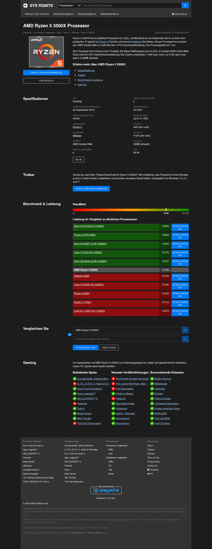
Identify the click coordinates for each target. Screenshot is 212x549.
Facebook (153, 469)
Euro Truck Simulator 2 (33, 445)
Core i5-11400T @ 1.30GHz (89, 311)
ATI (110, 465)
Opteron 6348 (81, 276)
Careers (150, 449)
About (150, 445)
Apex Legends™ (30, 449)
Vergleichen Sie (180, 227)
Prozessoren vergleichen (44, 32)
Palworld (27, 457)
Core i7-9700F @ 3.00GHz (89, 284)
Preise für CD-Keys (37, 14)
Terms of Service (95, 532)
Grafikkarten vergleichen (116, 457)
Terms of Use (153, 457)
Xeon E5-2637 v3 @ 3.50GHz (90, 243)
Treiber (82, 75)
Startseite (38, 5)
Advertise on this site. (106, 497)
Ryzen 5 (66, 32)
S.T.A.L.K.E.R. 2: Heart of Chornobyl (81, 449)
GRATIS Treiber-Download (46, 72)
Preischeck (46, 80)
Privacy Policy (153, 461)
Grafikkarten (108, 14)
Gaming (82, 84)
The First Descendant (74, 481)
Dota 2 (67, 469)
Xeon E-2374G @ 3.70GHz (89, 226)
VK (151, 473)
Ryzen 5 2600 (81, 293)
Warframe (27, 465)
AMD (59, 32)
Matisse (75, 32)
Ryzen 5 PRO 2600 (84, 235)
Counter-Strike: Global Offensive (79, 445)
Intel (110, 453)
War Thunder (70, 477)
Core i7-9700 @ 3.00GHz (88, 252)
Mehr (78, 159)
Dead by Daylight (30, 473)
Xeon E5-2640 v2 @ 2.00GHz (90, 261)
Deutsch (179, 14)
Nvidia (111, 473)
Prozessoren (86, 14)
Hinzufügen (109, 347)
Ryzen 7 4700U (82, 302)
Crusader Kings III (31, 469)
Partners (151, 453)
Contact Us (152, 465)
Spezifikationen (86, 70)
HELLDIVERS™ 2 (31, 453)
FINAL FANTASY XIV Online (36, 481)
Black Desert (28, 461)
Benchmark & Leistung (90, 80)
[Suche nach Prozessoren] (185, 5)
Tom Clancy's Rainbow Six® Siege (38, 477)
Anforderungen (63, 14)
